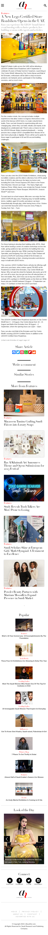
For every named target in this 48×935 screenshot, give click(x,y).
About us (18, 914)
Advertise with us (25, 916)
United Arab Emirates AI (9, 340)
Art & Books (24, 658)
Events (24, 798)
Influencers (24, 729)
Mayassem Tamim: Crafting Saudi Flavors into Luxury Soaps (23, 423)
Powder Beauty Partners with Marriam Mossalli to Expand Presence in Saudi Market (21, 595)
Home (14, 911)
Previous (7, 839)
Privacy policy (30, 911)
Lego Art (26, 340)
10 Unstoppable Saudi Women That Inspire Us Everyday (24, 709)
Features (7, 418)
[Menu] (2, 5)
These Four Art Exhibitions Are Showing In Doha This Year (24, 661)
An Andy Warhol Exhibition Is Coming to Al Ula (24, 800)
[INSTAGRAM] (38, 880)
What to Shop (24, 752)
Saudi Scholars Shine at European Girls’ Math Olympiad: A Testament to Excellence (24, 551)
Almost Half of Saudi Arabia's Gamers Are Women (24, 777)
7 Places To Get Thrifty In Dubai (24, 754)
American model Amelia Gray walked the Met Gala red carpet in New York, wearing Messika (23, 861)
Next (41, 839)
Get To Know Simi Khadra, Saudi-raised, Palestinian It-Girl (24, 731)
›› (24, 606)
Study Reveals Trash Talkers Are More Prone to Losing (22, 508)
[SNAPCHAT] (10, 880)
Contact (32, 914)
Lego (20, 340)
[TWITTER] (29, 880)
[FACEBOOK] (19, 880)
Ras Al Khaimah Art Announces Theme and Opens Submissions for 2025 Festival (24, 465)
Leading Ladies (24, 681)
